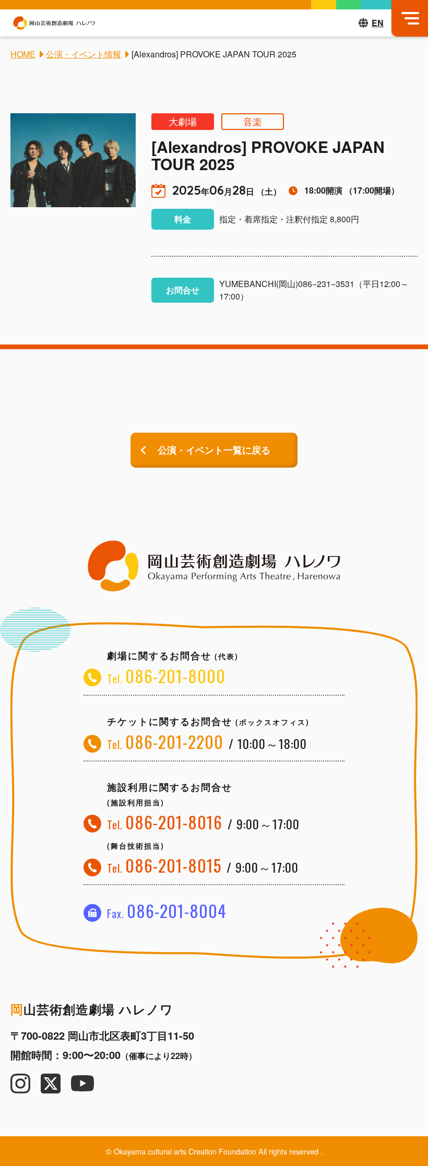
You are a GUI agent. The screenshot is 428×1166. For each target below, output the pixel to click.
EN (378, 23)
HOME (22, 54)
